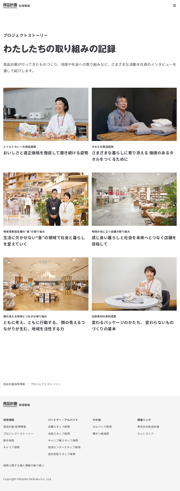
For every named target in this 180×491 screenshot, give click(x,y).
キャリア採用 (11, 447)
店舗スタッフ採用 (59, 426)
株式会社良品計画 (148, 426)
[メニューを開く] (174, 5)
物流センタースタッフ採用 (64, 447)
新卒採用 (8, 440)
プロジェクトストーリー (18, 433)
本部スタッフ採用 (59, 433)
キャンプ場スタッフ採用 (63, 440)
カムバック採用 (102, 426)
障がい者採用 (101, 433)
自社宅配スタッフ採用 (62, 454)
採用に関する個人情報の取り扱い (23, 465)
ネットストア (145, 433)
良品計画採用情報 (14, 384)
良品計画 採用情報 (14, 426)
